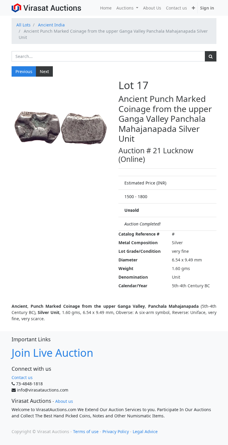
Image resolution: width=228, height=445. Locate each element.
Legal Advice (145, 431)
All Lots (23, 25)
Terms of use (86, 431)
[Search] (210, 56)
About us (64, 401)
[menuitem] (106, 7)
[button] (193, 7)
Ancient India (51, 25)
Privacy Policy (115, 431)
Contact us (22, 377)
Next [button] (44, 71)
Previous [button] (23, 71)
